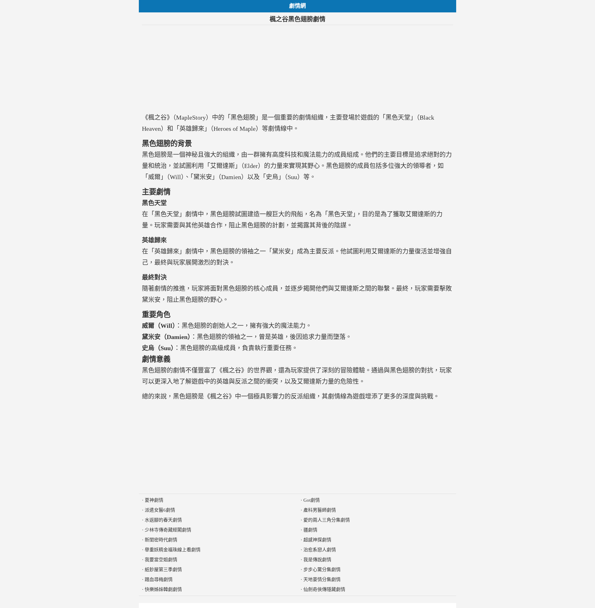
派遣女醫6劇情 (160, 510)
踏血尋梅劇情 (159, 579)
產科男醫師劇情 (319, 510)
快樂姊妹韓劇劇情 (163, 589)
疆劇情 (310, 529)
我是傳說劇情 (317, 559)
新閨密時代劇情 (161, 539)
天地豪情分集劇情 (322, 579)
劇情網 (297, 6)
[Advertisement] (297, 68)
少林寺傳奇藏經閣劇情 (168, 529)
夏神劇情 (154, 500)
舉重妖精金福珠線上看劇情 (173, 549)
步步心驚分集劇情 (322, 569)
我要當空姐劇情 (161, 559)
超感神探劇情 (317, 539)
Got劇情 (311, 500)
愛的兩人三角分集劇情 (326, 520)
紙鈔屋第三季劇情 (163, 569)
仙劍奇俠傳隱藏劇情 (324, 589)
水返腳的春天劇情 (163, 520)
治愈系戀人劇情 (319, 549)
